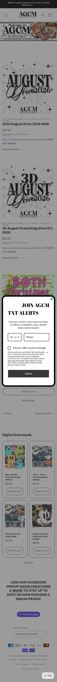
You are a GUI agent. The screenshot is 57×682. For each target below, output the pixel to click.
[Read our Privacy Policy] (47, 352)
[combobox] (15, 337)
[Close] (51, 298)
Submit (28, 373)
